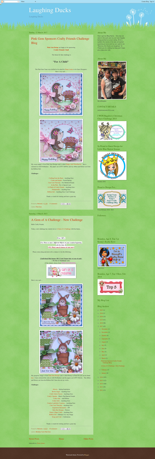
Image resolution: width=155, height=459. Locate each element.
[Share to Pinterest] (70, 204)
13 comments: (53, 204)
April (103, 355)
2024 (101, 313)
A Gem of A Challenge (64, 229)
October (104, 335)
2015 (101, 380)
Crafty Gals (56, 398)
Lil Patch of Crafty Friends (56, 187)
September (105, 339)
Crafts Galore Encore (56, 394)
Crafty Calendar (52, 396)
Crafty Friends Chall (61, 50)
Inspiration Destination (59, 408)
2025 (101, 310)
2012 (101, 390)
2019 (101, 320)
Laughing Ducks (50, 10)
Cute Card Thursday (54, 183)
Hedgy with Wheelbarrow (73, 164)
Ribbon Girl (51, 192)
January (104, 373)
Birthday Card (40, 432)
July (103, 345)
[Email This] (62, 204)
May (103, 352)
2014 (101, 384)
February (104, 370)
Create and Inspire (56, 180)
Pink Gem (39, 207)
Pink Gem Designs (54, 375)
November (105, 332)
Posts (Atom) (41, 443)
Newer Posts (34, 438)
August (104, 342)
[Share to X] (66, 204)
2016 (101, 377)
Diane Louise (69, 69)
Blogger (86, 455)
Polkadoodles (56, 189)
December (105, 329)
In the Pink (54, 185)
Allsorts (55, 389)
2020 (101, 316)
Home (61, 438)
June (103, 348)
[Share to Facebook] (68, 204)
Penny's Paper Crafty (56, 412)
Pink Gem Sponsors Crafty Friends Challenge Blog (111, 362)
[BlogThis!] (64, 204)
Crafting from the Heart (56, 178)
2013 (101, 387)
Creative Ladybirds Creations (56, 403)
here (32, 378)
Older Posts (88, 438)
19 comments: (53, 429)
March (104, 358)
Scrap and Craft (56, 417)
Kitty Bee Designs (58, 410)
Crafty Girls (56, 401)
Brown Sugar (56, 392)
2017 (101, 326)
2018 (101, 323)
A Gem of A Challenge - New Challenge (57, 219)
